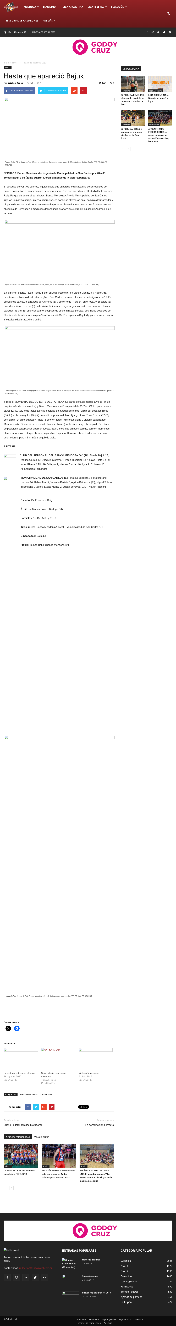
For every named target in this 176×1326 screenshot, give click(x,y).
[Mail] (158, 32)
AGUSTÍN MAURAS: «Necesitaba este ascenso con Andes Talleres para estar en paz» (58, 1174)
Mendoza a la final (91, 1260)
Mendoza (30, 6)
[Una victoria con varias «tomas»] (58, 1058)
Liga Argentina (73, 6)
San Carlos (47, 1094)
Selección (117, 6)
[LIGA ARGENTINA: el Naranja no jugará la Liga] (160, 84)
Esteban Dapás (15, 83)
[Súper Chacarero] (70, 1281)
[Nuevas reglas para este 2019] (70, 1297)
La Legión (126, 1302)
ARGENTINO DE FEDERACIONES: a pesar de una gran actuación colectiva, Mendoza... (158, 135)
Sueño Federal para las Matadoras (23, 1124)
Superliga (126, 125)
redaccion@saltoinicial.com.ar (35, 1268)
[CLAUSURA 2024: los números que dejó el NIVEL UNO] (21, 1156)
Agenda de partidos (131, 1296)
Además (48, 20)
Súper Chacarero (90, 1276)
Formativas (154, 125)
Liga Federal (96, 6)
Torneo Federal (129, 1291)
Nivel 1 (7, 67)
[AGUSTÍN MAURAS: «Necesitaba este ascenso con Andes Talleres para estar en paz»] (59, 1156)
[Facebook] (147, 32)
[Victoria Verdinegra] (96, 1058)
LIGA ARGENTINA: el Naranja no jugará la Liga (158, 98)
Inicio (6, 62)
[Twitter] (164, 32)
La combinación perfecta (99, 1124)
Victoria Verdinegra (89, 1073)
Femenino (49, 6)
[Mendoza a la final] (70, 1264)
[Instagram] (152, 32)
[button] (168, 14)
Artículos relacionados (18, 1137)
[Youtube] (169, 32)
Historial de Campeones (22, 20)
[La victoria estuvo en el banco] (21, 1058)
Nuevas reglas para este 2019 (96, 1293)
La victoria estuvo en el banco (20, 1073)
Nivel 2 (124, 1271)
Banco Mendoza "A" (29, 1094)
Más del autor (41, 1137)
